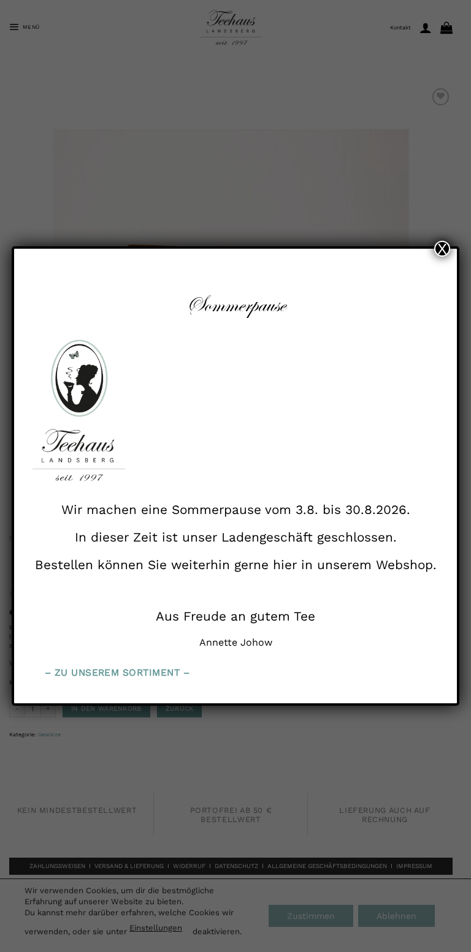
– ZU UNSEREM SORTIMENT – (117, 672)
